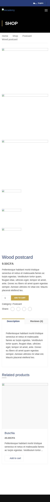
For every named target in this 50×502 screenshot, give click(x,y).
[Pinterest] (24, 309)
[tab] (13, 321)
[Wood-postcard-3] (25, 162)
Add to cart (20, 298)
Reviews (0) (36, 321)
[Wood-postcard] (25, 71)
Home (5, 36)
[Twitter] (18, 309)
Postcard (27, 36)
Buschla (10, 433)
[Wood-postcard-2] (25, 116)
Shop (15, 36)
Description (13, 321)
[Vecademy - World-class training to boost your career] (8, 10)
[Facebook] (12, 309)
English (40, 3)
